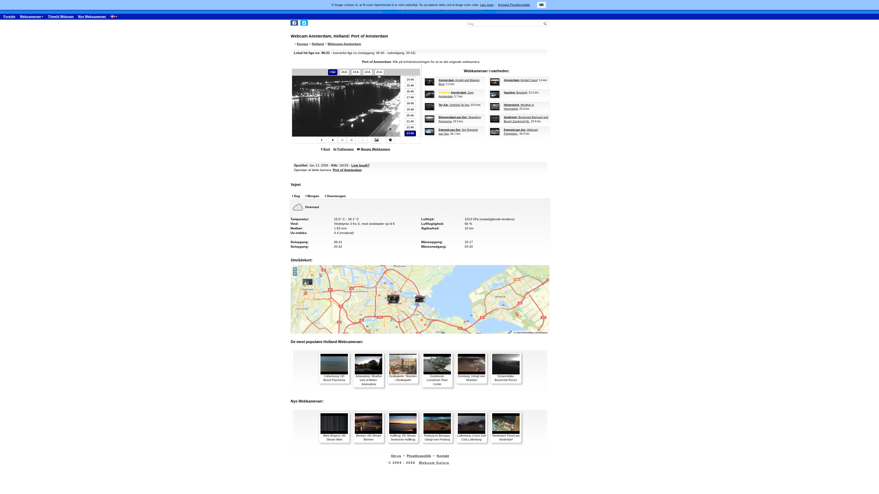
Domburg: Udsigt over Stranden (471, 378)
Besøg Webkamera (375, 149)
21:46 (410, 121)
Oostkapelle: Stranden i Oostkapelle (403, 378)
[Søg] (545, 24)
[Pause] (342, 140)
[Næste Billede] (362, 140)
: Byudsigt (515, 92)
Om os (396, 456)
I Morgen (312, 196)
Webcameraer (30, 16)
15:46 (410, 85)
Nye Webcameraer (92, 16)
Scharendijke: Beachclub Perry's (506, 378)
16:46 (410, 91)
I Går (333, 72)
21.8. (379, 72)
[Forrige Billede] (321, 140)
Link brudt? (360, 165)
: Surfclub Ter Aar (454, 105)
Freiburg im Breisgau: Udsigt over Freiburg (437, 437)
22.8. (368, 72)
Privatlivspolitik (419, 456)
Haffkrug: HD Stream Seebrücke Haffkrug (403, 437)
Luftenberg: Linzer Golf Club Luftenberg (471, 437)
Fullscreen (345, 149)
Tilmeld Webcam (60, 16)
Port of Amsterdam (347, 170)
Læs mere (487, 5)
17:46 (410, 97)
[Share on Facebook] (294, 23)
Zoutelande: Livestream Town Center (437, 380)
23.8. (356, 72)
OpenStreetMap (525, 332)
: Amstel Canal (520, 80)
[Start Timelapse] (333, 140)
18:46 (410, 103)
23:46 (410, 133)
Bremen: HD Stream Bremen (368, 437)
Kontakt (443, 456)
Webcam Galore (434, 462)
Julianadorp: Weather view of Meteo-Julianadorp (368, 380)
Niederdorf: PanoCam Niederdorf (506, 437)
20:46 (410, 115)
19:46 (410, 109)
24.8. (344, 72)
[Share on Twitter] (304, 23)
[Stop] (351, 140)
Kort (326, 149)
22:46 (410, 127)
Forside (9, 16)
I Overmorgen (335, 196)
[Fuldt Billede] (376, 140)
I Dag (296, 196)
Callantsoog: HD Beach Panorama (334, 378)
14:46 (410, 79)
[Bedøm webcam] (390, 140)
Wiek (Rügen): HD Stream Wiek (334, 437)
